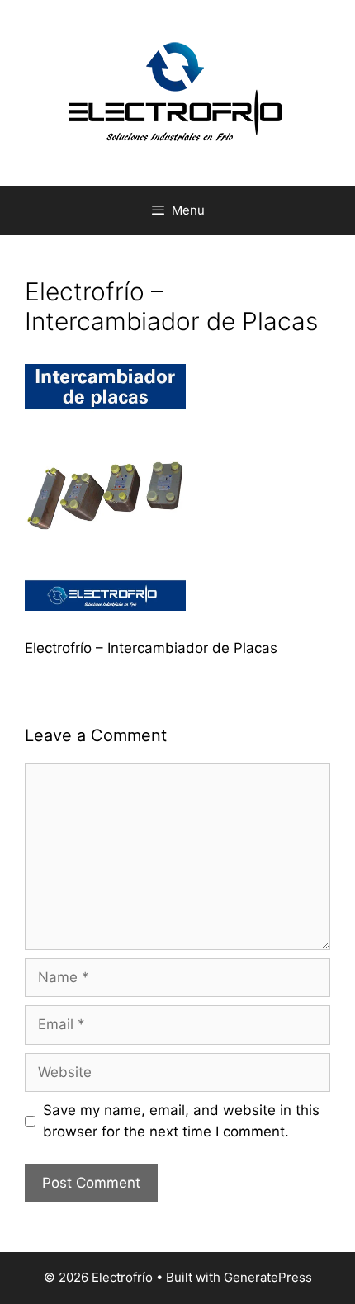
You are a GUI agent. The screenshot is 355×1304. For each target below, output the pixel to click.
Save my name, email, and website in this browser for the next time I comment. (181, 1121)
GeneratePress (268, 1277)
